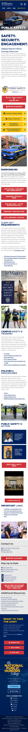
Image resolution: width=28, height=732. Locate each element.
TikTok (15, 708)
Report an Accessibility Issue (14, 721)
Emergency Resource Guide (14, 197)
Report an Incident (15, 106)
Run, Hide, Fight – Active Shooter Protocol (14, 204)
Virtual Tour (14, 686)
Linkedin (14, 706)
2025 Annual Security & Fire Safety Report (15, 256)
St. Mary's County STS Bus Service (9, 610)
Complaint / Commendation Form (13, 509)
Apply (9, 8)
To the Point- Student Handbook (9, 599)
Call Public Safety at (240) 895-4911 (15, 99)
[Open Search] (21, 4)
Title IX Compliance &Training (14, 720)
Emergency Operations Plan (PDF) (9, 603)
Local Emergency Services (14, 217)
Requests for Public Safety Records (13, 513)
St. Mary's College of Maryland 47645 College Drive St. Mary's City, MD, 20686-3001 (14, 680)
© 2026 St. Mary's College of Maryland (14, 716)
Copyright (16, 718)
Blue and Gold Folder (6, 597)
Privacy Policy (23, 718)
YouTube (14, 704)
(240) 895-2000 (14, 683)
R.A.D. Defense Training (10, 359)
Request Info (15, 642)
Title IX (6, 393)
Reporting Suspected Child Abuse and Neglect (14, 725)
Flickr (14, 710)
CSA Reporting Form (9, 262)
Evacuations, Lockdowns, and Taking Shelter (14, 189)
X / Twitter (15, 702)
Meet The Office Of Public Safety (11, 548)
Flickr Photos (12, 500)
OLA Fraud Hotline (14, 726)
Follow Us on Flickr (9, 580)
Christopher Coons (19, 250)
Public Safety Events (8, 571)
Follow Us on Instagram (10, 578)
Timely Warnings (8, 265)
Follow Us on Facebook (10, 577)
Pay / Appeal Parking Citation (8, 605)
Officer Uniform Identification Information (15, 365)
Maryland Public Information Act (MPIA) (11, 728)
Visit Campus (15, 647)
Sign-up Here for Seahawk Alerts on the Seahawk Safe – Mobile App (14, 586)
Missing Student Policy (10, 397)
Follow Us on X (8, 575)
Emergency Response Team (14, 211)
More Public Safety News (14, 465)
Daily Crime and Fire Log (10, 263)
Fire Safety (7, 353)
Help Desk (23, 728)
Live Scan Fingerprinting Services (13, 511)
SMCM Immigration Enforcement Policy (14, 399)
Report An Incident (15, 558)
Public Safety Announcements (10, 569)
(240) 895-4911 (6, 550)
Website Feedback (14, 729)
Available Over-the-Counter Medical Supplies (12, 601)
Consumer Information (7, 718)
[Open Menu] (25, 4)
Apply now (15, 652)
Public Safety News (8, 567)
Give (14, 8)
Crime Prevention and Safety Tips (13, 355)
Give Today (14, 691)
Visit (4, 8)
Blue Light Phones (9, 357)
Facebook (15, 698)
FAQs (5, 516)
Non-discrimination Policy (14, 723)
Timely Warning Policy (10, 395)
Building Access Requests (11, 514)
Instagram (15, 700)
